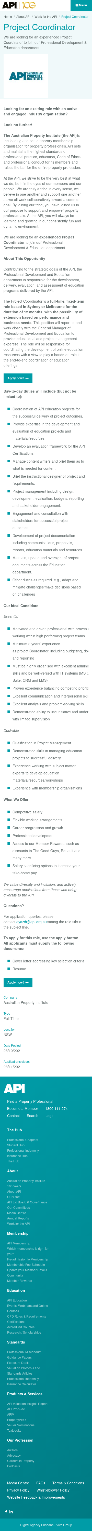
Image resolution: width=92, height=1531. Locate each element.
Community (15, 1275)
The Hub (13, 1161)
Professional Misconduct (24, 1352)
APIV (10, 1414)
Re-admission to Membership (27, 1259)
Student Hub (16, 1145)
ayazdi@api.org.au (31, 921)
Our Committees (18, 1207)
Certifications (16, 1321)
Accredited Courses (20, 1327)
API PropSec (16, 1409)
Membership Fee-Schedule (26, 1264)
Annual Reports (18, 1218)
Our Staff (13, 1196)
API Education (17, 1300)
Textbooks (14, 1430)
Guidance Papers (19, 1357)
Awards (12, 1450)
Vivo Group (64, 1525)
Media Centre (16, 1213)
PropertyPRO (16, 1419)
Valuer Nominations (20, 1425)
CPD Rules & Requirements (26, 1316)
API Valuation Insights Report (27, 1403)
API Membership (18, 1243)
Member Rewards (19, 1280)
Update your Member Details (27, 1270)
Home (8, 16)
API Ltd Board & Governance (27, 1202)
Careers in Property (20, 1460)
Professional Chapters (22, 1139)
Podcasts (13, 1466)
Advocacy (14, 1455)
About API (23, 16)
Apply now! (15, 378)
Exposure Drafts (18, 1362)
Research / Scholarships (24, 1332)
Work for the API (45, 16)
